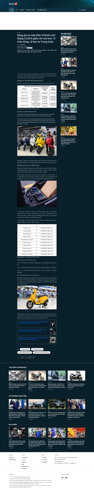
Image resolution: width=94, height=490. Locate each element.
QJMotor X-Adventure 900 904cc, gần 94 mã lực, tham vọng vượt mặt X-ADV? (76, 385)
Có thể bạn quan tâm (18, 396)
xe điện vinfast (25, 349)
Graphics (45, 462)
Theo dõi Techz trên (22, 48)
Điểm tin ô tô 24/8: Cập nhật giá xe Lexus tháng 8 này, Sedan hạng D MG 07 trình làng (57, 414)
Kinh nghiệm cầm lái (41, 9)
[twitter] (18, 357)
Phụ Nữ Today (12, 459)
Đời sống (62, 137)
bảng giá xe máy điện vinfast (41, 352)
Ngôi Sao (24, 462)
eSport (62, 68)
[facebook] (22, 357)
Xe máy (22, 9)
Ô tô (16, 9)
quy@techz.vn (60, 461)
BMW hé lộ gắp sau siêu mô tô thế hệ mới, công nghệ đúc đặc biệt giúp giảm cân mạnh (68, 50)
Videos (45, 457)
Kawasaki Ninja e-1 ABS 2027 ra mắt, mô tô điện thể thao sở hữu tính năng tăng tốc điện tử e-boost (57, 385)
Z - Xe (11, 9)
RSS (23, 464)
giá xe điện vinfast (37, 349)
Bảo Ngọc (23, 44)
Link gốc (19, 345)
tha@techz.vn (73, 463)
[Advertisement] (37, 63)
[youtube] (29, 357)
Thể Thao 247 (25, 466)
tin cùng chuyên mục (18, 367)
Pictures (45, 459)
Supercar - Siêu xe (30, 9)
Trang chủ (11, 457)
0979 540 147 (63, 459)
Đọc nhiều (13, 425)
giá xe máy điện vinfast (25, 352)
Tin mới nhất (66, 34)
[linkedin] (33, 357)
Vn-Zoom (24, 468)
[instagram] (26, 357)
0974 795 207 (66, 463)
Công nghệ (24, 457)
